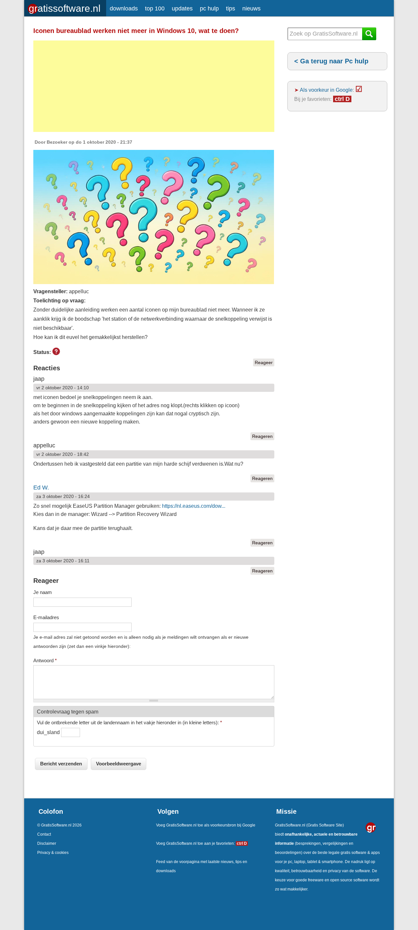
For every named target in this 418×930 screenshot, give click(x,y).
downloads (124, 8)
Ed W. (41, 487)
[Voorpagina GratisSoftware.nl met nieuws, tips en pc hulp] (65, 6)
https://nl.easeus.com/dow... (193, 506)
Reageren (262, 436)
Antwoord (45, 660)
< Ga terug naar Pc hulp (331, 61)
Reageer (264, 362)
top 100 (155, 8)
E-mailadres (46, 617)
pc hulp (209, 8)
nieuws (251, 8)
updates (182, 8)
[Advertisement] (153, 86)
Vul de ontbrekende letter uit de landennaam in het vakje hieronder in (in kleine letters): (129, 722)
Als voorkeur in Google (326, 90)
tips (230, 8)
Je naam (42, 592)
